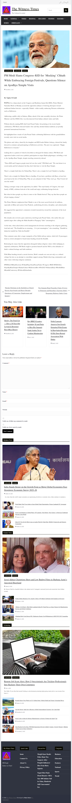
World (24, 19)
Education (42, 19)
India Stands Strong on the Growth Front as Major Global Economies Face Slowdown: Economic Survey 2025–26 (35, 488)
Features (60, 19)
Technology (16, 677)
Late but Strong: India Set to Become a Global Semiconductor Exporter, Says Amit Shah (37, 709)
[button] (18, 18)
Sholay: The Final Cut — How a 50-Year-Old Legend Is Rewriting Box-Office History (12, 325)
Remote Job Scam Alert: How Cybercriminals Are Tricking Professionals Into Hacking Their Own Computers (35, 683)
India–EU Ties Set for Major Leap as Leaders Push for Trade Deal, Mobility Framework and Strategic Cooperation (40, 523)
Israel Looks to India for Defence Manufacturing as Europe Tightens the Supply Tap (36, 718)
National (14, 19)
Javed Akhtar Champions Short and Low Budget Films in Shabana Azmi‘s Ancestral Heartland (35, 581)
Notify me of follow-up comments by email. (15, 421)
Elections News (8, 70)
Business (51, 19)
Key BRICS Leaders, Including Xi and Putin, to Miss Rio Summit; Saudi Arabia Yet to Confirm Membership (35, 327)
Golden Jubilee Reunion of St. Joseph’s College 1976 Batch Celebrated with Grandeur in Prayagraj (39, 598)
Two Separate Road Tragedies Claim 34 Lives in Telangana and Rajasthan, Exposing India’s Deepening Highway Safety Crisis (52, 290)
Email (4, 401)
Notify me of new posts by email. (12, 427)
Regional (32, 19)
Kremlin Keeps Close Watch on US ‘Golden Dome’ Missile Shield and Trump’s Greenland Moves (39, 700)
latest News (18, 70)
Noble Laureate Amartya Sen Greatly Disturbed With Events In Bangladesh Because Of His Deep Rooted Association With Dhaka (59, 330)
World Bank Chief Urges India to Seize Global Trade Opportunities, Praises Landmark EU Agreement (40, 504)
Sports (6, 23)
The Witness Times (25, 8)
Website (4, 410)
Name (4, 392)
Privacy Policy (25, 767)
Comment (5, 363)
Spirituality (16, 23)
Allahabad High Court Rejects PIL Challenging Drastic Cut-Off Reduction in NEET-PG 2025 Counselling (41, 616)
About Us (23, 763)
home (6, 19)
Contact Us (23, 758)
